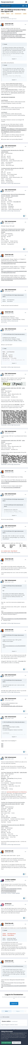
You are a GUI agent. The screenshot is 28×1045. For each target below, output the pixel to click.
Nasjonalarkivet (7, 2)
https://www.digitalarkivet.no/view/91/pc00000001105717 (13, 278)
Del (7, 1011)
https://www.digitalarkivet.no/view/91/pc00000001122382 (14, 271)
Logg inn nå (14, 1003)
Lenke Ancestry (4, 151)
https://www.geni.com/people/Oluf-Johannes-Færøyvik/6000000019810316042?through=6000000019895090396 (11, 890)
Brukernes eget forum (11, 18)
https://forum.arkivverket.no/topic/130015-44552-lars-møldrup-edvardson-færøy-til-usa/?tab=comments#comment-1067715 (13, 31)
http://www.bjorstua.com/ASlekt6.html (12, 487)
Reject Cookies (16, 1042)
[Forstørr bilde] (13, 383)
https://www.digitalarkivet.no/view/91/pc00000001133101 (13, 262)
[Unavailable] (14, 417)
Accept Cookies (7, 1042)
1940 (2, 746)
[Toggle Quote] (3, 44)
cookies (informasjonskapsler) (16, 1033)
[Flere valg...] (25, 24)
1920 (2, 743)
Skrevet (9, 25)
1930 (2, 745)
